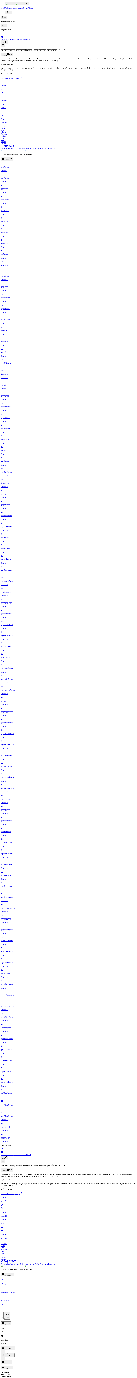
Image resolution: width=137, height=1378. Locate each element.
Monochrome (5, 1374)
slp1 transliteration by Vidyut (10, 78)
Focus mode (5, 1372)
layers (6, 1324)
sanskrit (4, 55)
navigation (7, 1275)
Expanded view (6, 1376)
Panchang (19, 8)
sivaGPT (4, 8)
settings (6, 1368)
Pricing (30, 8)
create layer (8, 1363)
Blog (2, 138)
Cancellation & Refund (32, 148)
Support (3, 144)
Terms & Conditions (8, 148)
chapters (7, 159)
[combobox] (6, 1316)
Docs (2, 140)
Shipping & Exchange (47, 148)
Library (13, 8)
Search (9, 8)
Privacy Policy (19, 148)
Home (3, 126)
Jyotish (25, 8)
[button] (68, 45)
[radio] (2, 1336)
